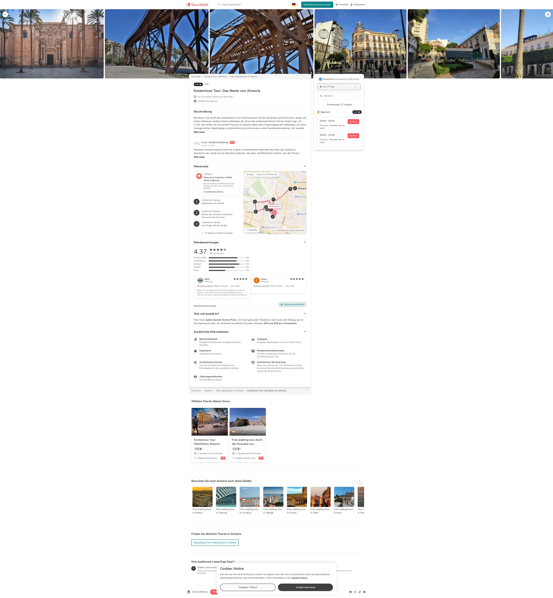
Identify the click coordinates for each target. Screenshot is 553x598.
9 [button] (295, 188)
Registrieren (359, 4)
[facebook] (351, 592)
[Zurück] (5, 14)
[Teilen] (548, 14)
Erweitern (253, 230)
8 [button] (290, 189)
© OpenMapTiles (282, 230)
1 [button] (272, 216)
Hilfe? (215, 591)
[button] (274, 212)
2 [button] (270, 210)
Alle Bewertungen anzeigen (205, 306)
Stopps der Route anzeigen (219, 233)
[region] (275, 202)
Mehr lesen (199, 132)
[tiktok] (360, 592)
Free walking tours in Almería (243, 76)
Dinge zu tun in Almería (215, 76)
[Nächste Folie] (546, 44)
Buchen (353, 121)
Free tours (196, 390)
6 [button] (254, 201)
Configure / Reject (248, 587)
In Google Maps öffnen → (214, 192)
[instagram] (355, 592)
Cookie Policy (299, 577)
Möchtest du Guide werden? (317, 4)
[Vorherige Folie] (7, 44)
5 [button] (255, 211)
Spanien (208, 390)
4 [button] (266, 207)
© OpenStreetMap (296, 230)
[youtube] (364, 592)
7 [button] (273, 199)
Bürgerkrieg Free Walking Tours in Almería (215, 542)
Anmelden (343, 4)
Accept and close (305, 587)
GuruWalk (196, 76)
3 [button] (267, 209)
